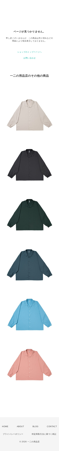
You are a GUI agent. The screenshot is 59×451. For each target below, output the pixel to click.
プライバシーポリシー (13, 434)
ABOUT (20, 426)
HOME (5, 426)
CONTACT (52, 426)
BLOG (35, 426)
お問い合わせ (29, 58)
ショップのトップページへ (29, 52)
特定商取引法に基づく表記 (44, 434)
